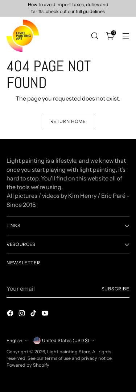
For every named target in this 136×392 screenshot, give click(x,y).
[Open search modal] (94, 35)
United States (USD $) (65, 340)
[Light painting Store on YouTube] (45, 314)
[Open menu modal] (125, 35)
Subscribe (115, 288)
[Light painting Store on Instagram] (22, 314)
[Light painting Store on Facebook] (11, 314)
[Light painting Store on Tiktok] (34, 314)
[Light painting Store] (23, 36)
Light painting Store (68, 351)
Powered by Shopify (28, 365)
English (14, 340)
